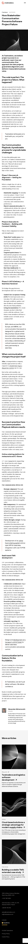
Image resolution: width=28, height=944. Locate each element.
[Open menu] (25, 3)
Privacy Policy (6, 933)
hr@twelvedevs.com (7, 914)
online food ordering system (14, 542)
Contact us (5, 694)
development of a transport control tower (15, 641)
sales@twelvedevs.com (8, 912)
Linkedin (10, 711)
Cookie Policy (5, 937)
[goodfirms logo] (6, 924)
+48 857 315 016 (6, 908)
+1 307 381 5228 (6, 898)
